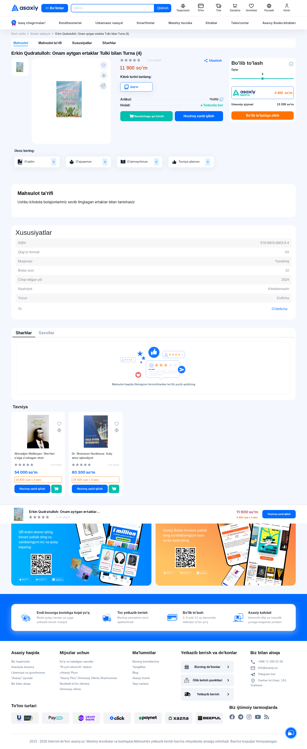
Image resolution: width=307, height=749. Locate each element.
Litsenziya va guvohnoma (28, 672)
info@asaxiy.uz (268, 667)
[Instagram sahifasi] (249, 717)
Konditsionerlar (70, 23)
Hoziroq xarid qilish (199, 116)
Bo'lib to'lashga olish (262, 115)
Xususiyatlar (82, 43)
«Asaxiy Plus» (69, 672)
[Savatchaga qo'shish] (56, 489)
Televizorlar (240, 23)
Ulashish (215, 60)
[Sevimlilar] (103, 65)
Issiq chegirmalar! (31, 23)
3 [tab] (262, 74)
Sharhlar (109, 43)
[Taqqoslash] (104, 75)
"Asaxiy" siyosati (22, 678)
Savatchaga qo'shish (149, 116)
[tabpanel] (153, 368)
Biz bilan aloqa (20, 683)
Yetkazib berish (208, 694)
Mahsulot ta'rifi (50, 43)
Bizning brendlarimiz (145, 661)
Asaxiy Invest (141, 678)
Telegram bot (266, 674)
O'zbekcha (279, 309)
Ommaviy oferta (70, 689)
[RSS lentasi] (266, 717)
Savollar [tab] (47, 332)
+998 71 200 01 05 (270, 661)
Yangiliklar (139, 667)
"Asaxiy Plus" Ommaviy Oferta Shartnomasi (88, 678)
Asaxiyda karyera (22, 667)
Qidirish (163, 8)
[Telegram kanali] (240, 717)
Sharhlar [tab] (24, 332)
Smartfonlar (146, 23)
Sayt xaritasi (140, 683)
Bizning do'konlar (207, 667)
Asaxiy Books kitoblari (279, 23)
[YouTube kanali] (258, 717)
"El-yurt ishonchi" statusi (75, 667)
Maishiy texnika (180, 23)
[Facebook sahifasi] (232, 717)
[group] (71, 98)
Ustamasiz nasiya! (109, 23)
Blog (135, 672)
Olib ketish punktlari (207, 680)
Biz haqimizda (20, 661)
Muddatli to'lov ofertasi (74, 683)
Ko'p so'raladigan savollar (77, 661)
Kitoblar (211, 23)
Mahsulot (20, 43)
